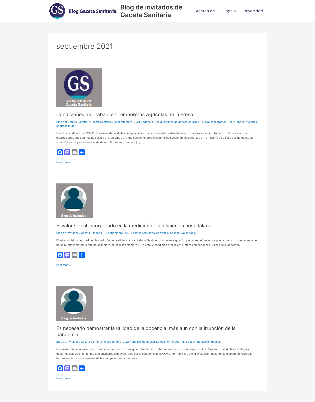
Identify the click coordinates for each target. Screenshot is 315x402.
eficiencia (162, 233)
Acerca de (205, 10)
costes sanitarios (144, 233)
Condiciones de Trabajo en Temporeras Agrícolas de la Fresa (124, 114)
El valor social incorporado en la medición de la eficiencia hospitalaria (133, 225)
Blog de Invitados (67, 233)
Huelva (205, 122)
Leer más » (63, 162)
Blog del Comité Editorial (72, 122)
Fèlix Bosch (188, 341)
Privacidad (253, 10)
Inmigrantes (218, 122)
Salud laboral (236, 122)
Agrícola (147, 122)
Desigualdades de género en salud (176, 122)
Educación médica (143, 341)
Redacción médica (209, 341)
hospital (175, 233)
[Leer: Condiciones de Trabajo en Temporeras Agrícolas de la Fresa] (79, 87)
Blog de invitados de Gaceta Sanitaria (151, 11)
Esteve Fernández (167, 341)
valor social (189, 233)
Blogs (227, 10)
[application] (234, 11)
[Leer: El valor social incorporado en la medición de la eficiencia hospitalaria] (74, 200)
